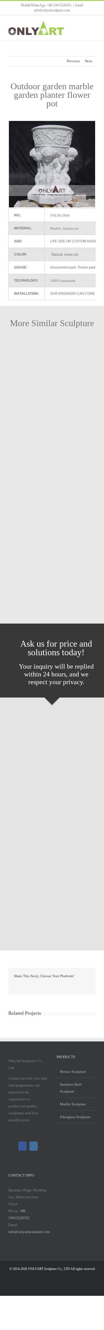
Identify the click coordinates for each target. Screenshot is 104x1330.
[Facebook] (22, 1146)
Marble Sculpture (73, 1104)
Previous (73, 61)
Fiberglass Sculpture (75, 1117)
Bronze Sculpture (73, 1072)
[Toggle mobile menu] (93, 24)
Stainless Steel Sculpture (71, 1087)
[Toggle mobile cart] (83, 24)
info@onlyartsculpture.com (29, 1232)
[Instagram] (33, 1146)
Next (88, 61)
